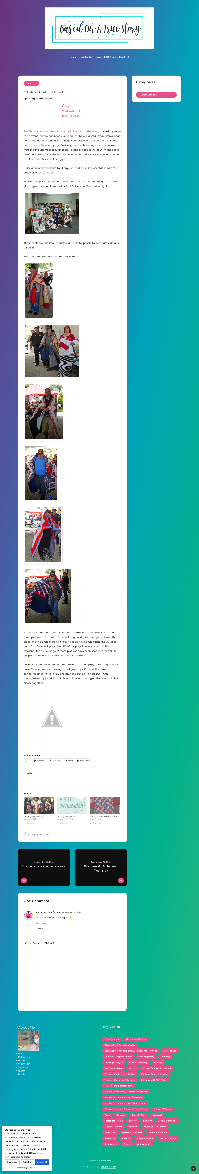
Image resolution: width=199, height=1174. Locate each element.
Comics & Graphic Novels (118, 1056)
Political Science (158, 1132)
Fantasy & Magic (114, 1068)
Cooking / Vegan (114, 1062)
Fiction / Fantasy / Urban (154, 1074)
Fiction (132, 1068)
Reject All (27, 1162)
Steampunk (111, 1144)
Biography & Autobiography (120, 1045)
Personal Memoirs (132, 1132)
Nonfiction (110, 1132)
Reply (40, 928)
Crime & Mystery (138, 1062)
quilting (31, 834)
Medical (133, 1126)
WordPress (106, 1160)
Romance (110, 1138)
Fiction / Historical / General (120, 1080)
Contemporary (146, 1056)
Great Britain (138, 1115)
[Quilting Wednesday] (39, 805)
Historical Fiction (114, 1120)
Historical (157, 1115)
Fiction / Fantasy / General (157, 1068)
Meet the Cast (86, 57)
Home (73, 57)
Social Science (168, 1138)
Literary (147, 1120)
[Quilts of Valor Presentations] (105, 805)
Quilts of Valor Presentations (104, 816)
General (120, 1115)
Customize (12, 1162)
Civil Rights (169, 1050)
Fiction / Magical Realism (118, 1085)
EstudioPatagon (108, 1166)
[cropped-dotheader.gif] (99, 28)
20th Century (112, 1039)
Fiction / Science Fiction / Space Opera (126, 1109)
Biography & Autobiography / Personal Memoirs (131, 1050)
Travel (127, 1144)
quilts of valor (42, 834)
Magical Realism (114, 1126)
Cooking (165, 1056)
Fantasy (158, 1062)
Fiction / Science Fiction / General (123, 1097)
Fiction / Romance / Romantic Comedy (126, 1091)
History (133, 1120)
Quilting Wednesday (33, 816)
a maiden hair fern (47, 912)
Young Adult (144, 1144)
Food (107, 1115)
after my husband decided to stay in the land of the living (62, 131)
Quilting (31, 83)
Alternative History (135, 1039)
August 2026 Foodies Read (110, 57)
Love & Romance (167, 1120)
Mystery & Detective (155, 1126)
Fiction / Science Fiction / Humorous (125, 1103)
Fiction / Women (163, 1109)
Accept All (42, 1162)
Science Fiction (145, 1138)
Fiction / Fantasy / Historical (120, 1074)
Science (125, 1138)
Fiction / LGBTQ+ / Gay (154, 1080)
